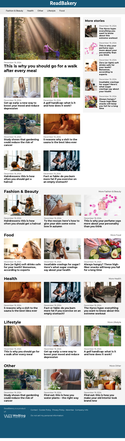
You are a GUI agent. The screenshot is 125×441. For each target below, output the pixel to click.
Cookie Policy (45, 410)
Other (40, 11)
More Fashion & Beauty (110, 191)
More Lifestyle (114, 322)
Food (62, 11)
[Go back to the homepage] (62, 5)
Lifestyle (51, 11)
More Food (115, 235)
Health (30, 11)
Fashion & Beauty (14, 11)
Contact (34, 410)
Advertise (70, 410)
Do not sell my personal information (47, 415)
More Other (115, 366)
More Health (115, 279)
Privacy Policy (58, 410)
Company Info (81, 410)
